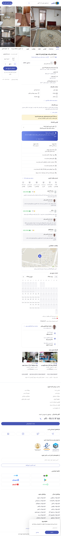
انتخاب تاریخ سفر (10, 68)
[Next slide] (25, 361)
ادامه (52, 532)
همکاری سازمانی (26, 396)
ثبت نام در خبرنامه (30, 465)
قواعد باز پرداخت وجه (55, 405)
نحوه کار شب (26, 393)
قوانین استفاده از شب (55, 402)
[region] (40, 257)
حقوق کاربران (57, 399)
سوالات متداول (56, 396)
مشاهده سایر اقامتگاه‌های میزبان (32, 326)
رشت (47, 377)
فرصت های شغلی (26, 399)
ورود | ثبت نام (8, 3)
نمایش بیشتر (54, 112)
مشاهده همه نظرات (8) (28, 178)
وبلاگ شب (27, 390)
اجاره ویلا (56, 377)
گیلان (50, 377)
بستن (37, 532)
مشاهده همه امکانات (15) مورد (51, 100)
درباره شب (57, 393)
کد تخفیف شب (56, 408)
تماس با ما (57, 390)
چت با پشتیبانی (30, 424)
